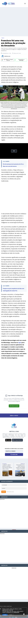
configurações (16, 612)
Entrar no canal (14, 406)
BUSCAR (14, 454)
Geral (3, 37)
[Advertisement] (14, 22)
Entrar (3, 491)
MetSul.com (7, 56)
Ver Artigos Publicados (18, 440)
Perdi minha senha (10, 491)
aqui (19, 342)
